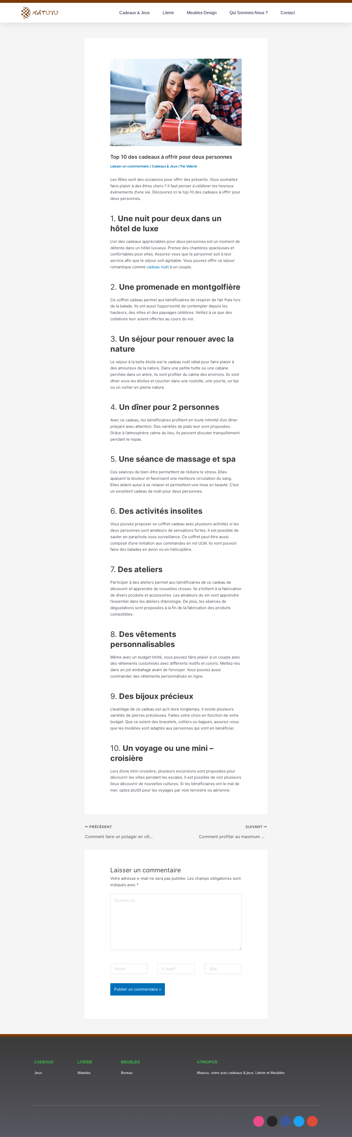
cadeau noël (158, 266)
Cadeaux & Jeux (134, 13)
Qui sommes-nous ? (249, 13)
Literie (168, 13)
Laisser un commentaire (129, 166)
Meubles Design (202, 13)
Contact (288, 13)
